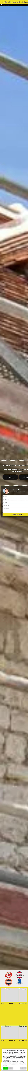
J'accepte (5, 1068)
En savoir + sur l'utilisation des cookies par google (13, 1061)
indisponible (7, 2)
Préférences (23, 1068)
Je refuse (11, 1068)
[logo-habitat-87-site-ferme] (5, 5)
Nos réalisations (10, 477)
